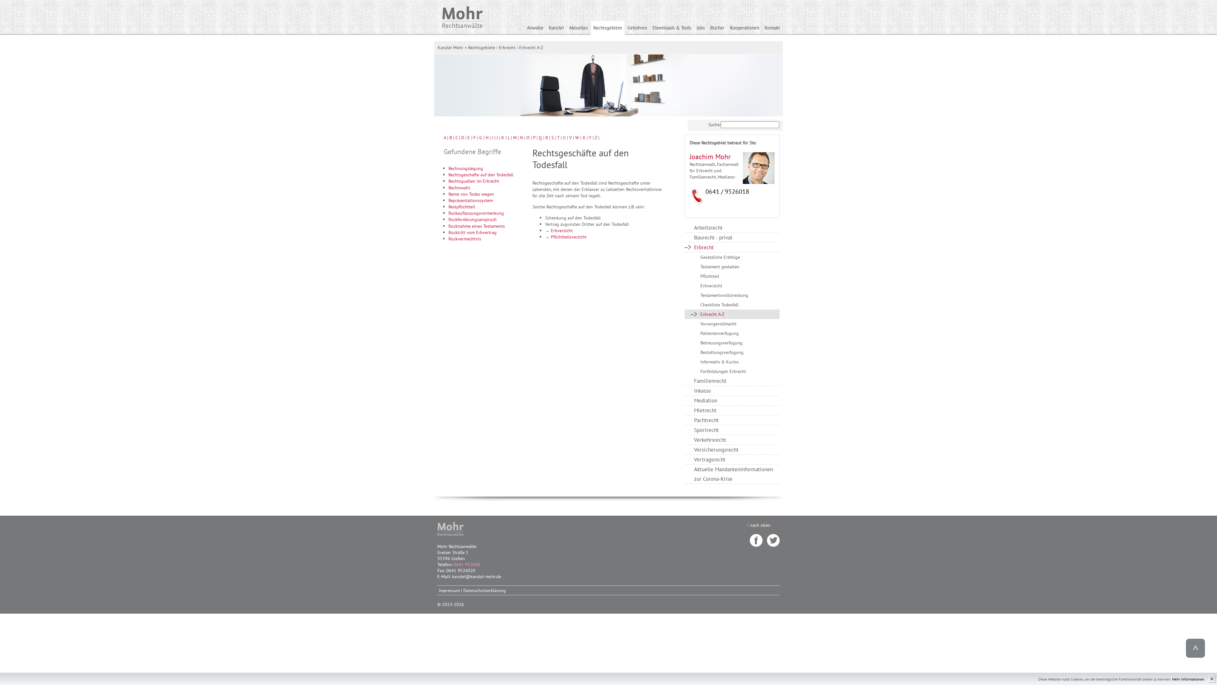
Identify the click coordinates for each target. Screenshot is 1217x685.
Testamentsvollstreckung (724, 295)
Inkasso (702, 390)
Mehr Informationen (1188, 679)
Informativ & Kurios (719, 362)
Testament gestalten (719, 267)
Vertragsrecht (709, 459)
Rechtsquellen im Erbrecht (473, 181)
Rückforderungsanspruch (472, 219)
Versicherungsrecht (716, 449)
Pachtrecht (706, 420)
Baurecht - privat (713, 237)
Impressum (449, 590)
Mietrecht (705, 410)
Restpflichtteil (461, 207)
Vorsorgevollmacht (718, 324)
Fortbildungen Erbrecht (723, 371)
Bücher (717, 28)
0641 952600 (467, 564)
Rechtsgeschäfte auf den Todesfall (480, 175)
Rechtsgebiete (607, 28)
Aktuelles (578, 28)
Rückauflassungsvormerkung (476, 213)
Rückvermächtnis (464, 239)
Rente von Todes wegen (471, 194)
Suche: (714, 124)
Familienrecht (710, 380)
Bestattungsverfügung (722, 352)
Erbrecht (704, 247)
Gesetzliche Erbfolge (720, 257)
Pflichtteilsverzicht (569, 237)
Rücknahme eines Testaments (476, 226)
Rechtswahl (459, 188)
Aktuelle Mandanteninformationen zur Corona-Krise (733, 474)
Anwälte (535, 28)
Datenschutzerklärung (484, 590)
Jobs (701, 28)
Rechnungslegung (465, 168)
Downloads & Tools (672, 28)
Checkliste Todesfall (719, 305)
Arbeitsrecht (708, 227)
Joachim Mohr (710, 156)
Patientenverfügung (719, 333)
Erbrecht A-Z (712, 314)
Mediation (705, 400)
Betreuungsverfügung (721, 343)
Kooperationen (744, 28)
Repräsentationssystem (470, 200)
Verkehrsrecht (710, 439)
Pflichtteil (709, 276)
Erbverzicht (562, 230)
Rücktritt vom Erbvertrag (472, 232)
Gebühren (637, 28)
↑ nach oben (758, 525)
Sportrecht (706, 430)
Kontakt (772, 28)
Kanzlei (556, 28)
